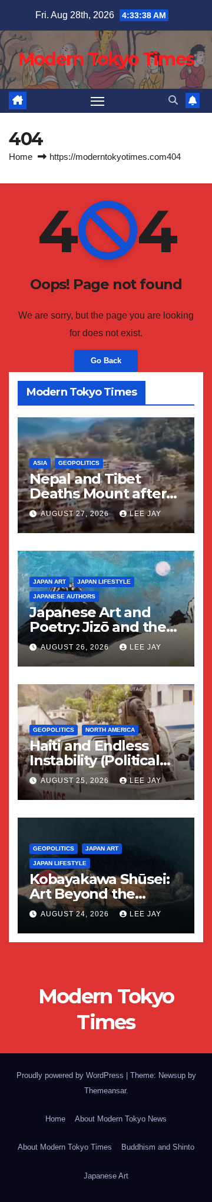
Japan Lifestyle (104, 581)
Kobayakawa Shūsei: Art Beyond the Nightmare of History (102, 893)
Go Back (106, 360)
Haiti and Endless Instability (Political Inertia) (94, 760)
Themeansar (105, 1090)
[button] (173, 100)
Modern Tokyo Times (106, 59)
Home (20, 157)
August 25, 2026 (76, 780)
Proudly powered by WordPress (71, 1075)
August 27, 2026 (76, 514)
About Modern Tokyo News (121, 1118)
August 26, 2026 (76, 647)
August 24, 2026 (76, 914)
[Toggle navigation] (98, 101)
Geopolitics (79, 463)
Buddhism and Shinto (157, 1147)
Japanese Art (106, 1175)
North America (110, 729)
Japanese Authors (64, 596)
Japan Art (49, 581)
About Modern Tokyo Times (65, 1147)
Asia (40, 463)
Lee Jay (145, 514)
